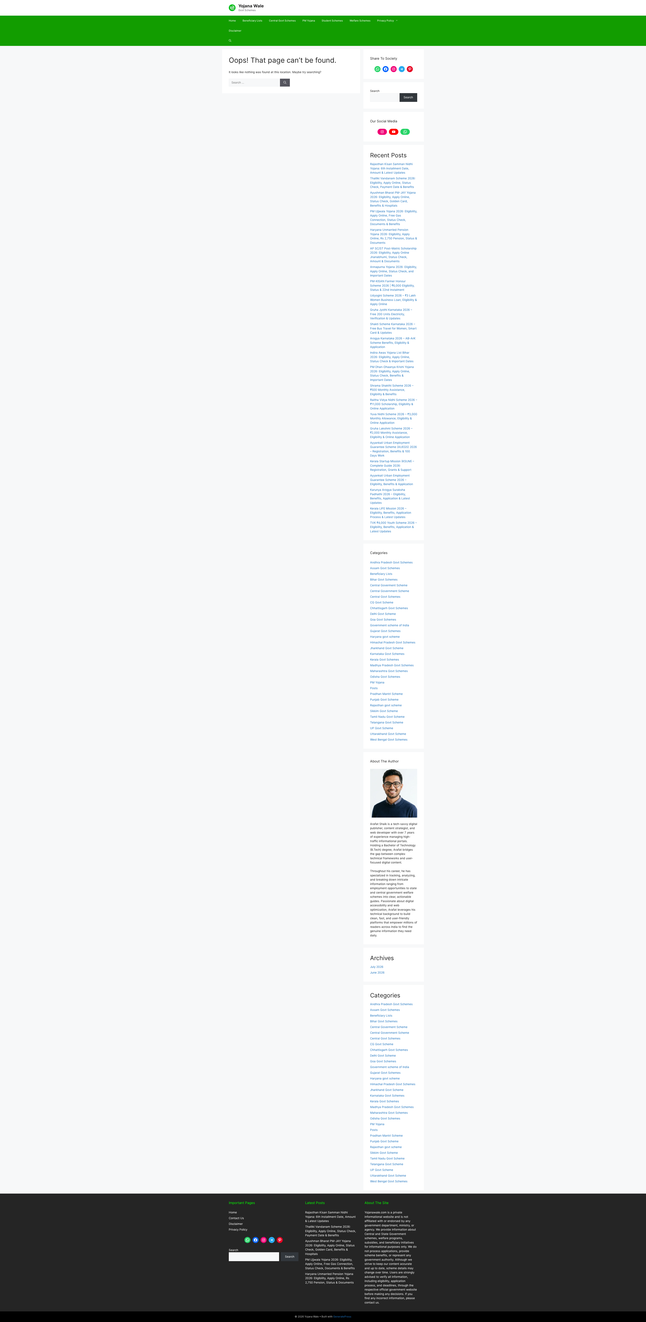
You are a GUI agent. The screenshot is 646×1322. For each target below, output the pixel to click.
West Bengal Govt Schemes (388, 739)
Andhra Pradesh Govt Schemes (391, 562)
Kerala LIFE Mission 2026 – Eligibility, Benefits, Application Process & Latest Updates (390, 513)
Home (232, 20)
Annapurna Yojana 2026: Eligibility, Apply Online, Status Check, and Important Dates (393, 271)
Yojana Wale (251, 5)
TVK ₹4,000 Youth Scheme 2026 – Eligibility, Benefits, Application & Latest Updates (393, 527)
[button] (230, 41)
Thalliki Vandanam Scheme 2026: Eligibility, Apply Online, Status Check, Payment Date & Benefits (393, 183)
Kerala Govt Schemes (384, 659)
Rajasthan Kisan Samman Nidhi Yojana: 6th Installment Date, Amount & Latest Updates (391, 168)
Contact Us (236, 1218)
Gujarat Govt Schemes (385, 631)
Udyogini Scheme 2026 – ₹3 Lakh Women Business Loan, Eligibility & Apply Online (393, 300)
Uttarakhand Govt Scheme (388, 734)
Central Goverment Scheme (388, 585)
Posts (374, 688)
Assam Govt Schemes (385, 568)
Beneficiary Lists (252, 20)
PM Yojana (308, 20)
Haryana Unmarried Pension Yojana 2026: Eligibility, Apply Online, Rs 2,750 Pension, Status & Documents (329, 1278)
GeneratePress (342, 1316)
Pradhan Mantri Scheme (386, 694)
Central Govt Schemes (282, 20)
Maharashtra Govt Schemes (389, 671)
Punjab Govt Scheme (384, 699)
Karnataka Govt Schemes (387, 654)
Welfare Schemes (360, 20)
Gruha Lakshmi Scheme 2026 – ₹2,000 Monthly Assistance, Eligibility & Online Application (391, 433)
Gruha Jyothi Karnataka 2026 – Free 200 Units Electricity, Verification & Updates (391, 314)
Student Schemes (332, 20)
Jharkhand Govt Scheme (386, 648)
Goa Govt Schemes (383, 619)
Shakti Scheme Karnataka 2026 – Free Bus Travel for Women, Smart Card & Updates (393, 328)
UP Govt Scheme (381, 728)
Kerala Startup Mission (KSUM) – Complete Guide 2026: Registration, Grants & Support (392, 465)
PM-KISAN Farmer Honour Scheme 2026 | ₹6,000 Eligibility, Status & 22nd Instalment (392, 285)
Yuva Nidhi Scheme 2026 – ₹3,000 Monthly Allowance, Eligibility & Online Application (393, 418)
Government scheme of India (389, 625)
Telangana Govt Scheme (386, 722)
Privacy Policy (385, 20)
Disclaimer (235, 30)
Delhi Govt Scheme (383, 614)
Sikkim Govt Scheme (384, 711)
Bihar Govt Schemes (384, 579)
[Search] (285, 83)
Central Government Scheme (389, 591)
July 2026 (376, 967)
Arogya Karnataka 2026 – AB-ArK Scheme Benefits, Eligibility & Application (393, 343)
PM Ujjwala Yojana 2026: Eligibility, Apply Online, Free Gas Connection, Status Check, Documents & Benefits (330, 1264)
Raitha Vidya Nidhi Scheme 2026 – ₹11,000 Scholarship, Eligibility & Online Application (393, 404)
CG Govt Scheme (381, 602)
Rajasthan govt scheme (386, 705)
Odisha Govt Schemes (385, 676)
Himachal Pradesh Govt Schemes (392, 642)
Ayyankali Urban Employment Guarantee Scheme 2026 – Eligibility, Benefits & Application (391, 480)
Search (375, 91)
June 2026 (377, 972)
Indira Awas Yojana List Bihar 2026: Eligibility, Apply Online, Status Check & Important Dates (392, 357)
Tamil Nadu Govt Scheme (387, 716)
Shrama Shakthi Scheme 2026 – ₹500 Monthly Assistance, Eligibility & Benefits (392, 390)
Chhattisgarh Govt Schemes (389, 608)
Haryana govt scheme (385, 636)
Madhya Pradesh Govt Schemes (392, 665)
